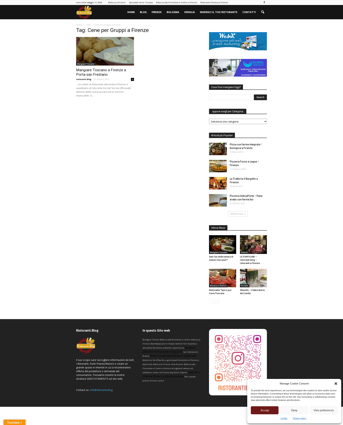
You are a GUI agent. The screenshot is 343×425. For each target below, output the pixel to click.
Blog (143, 12)
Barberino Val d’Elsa (152, 360)
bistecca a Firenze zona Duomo (168, 364)
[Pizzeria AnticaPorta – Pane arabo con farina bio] (218, 200)
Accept (265, 410)
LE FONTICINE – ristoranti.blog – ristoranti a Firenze (250, 259)
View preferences (324, 410)
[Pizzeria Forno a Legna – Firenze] (218, 166)
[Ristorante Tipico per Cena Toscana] (222, 278)
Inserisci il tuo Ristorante (218, 12)
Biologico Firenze (151, 339)
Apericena (147, 364)
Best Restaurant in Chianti (163, 343)
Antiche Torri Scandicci (186, 343)
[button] (336, 383)
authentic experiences (173, 348)
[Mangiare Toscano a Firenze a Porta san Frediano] (105, 51)
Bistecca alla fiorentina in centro (175, 339)
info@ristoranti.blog (101, 390)
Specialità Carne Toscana (141, 2)
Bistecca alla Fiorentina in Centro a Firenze (176, 2)
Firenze (157, 12)
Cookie (283, 418)
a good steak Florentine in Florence (182, 360)
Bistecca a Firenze (117, 2)
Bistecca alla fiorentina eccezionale (173, 356)
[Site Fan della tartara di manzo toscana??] (222, 244)
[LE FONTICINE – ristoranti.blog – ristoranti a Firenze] (253, 244)
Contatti (249, 12)
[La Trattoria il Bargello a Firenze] (218, 183)
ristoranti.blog (83, 79)
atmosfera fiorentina (152, 348)
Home (131, 12)
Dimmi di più (236, 213)
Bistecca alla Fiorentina (168, 376)
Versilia (189, 12)
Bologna (173, 12)
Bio (163, 360)
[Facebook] (264, 2)
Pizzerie (244, 285)
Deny (294, 410)
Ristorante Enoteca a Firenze (214, 2)
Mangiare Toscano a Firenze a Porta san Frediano (101, 72)
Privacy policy (299, 418)
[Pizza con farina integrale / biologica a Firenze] (218, 149)
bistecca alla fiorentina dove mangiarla (169, 350)
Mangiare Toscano (85, 64)
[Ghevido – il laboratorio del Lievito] (253, 278)
